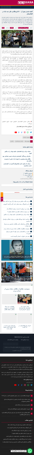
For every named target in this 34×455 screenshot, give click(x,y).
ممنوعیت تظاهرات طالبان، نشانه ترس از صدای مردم (17, 228)
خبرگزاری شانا (13, 347)
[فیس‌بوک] (22, 132)
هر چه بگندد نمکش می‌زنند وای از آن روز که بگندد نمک (16, 201)
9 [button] (31, 255)
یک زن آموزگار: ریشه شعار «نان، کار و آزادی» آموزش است (19, 428)
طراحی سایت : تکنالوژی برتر (17, 350)
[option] (17, 250)
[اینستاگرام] (25, 132)
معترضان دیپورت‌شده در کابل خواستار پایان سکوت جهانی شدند (9, 327)
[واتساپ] (28, 385)
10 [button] (31, 256)
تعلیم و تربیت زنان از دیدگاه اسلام (22, 405)
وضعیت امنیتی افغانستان (12, 340)
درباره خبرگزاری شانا (25, 340)
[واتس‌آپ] (28, 132)
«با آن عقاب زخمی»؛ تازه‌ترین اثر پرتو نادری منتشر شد (17, 257)
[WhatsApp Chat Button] (29, 450)
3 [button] (31, 244)
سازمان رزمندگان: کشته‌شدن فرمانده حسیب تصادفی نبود (16, 156)
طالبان (12, 141)
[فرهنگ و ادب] (19, 132)
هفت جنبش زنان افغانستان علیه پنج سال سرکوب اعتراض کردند (24, 308)
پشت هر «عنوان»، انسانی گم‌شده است (20, 236)
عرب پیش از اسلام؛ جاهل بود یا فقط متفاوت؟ (18, 211)
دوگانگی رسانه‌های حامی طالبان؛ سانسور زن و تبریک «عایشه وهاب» (17, 442)
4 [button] (31, 246)
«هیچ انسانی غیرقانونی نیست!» (22, 279)
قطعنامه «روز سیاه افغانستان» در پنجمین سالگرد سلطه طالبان (9, 308)
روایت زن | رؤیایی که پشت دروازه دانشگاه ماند (18, 208)
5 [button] (31, 248)
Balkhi (24, 137)
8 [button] (31, 253)
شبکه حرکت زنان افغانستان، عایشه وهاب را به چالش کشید (18, 436)
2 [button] (31, 243)
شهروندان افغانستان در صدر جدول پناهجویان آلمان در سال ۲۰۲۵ (16, 396)
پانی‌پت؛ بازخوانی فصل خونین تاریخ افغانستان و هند (19, 409)
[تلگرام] (31, 132)
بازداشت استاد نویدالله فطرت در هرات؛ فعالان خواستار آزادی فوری (17, 439)
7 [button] (31, 251)
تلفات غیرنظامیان (19, 141)
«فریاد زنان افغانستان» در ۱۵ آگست (25, 326)
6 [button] (31, 249)
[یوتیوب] (16, 132)
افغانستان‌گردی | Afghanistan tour (21, 337)
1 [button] (31, 241)
